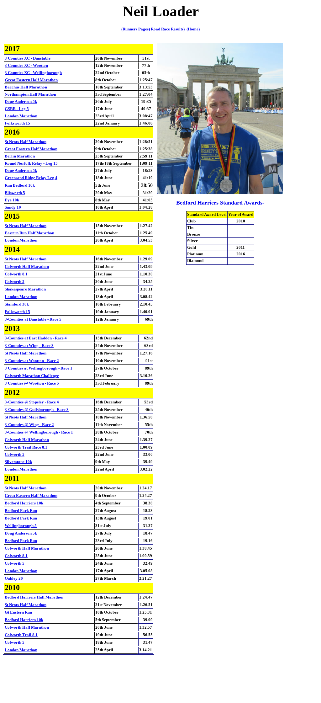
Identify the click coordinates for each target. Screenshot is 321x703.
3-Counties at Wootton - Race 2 (32, 360)
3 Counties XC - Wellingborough (33, 72)
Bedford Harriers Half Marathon (34, 597)
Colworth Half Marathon (27, 266)
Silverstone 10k (18, 461)
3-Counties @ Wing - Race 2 (29, 424)
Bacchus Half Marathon (26, 87)
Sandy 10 (13, 207)
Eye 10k (12, 200)
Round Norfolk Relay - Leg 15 (31, 163)
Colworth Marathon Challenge (32, 375)
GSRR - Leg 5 (17, 108)
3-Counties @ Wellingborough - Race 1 (39, 432)
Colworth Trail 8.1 (21, 634)
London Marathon (21, 116)
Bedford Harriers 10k (24, 503)
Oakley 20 (14, 578)
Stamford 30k (17, 304)
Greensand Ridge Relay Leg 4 (31, 177)
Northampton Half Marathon (30, 94)
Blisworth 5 (15, 192)
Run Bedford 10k (20, 185)
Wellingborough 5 (21, 525)
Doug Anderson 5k (21, 101)
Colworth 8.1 (16, 274)
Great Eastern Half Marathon (31, 79)
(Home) (193, 29)
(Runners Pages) (135, 29)
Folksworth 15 (17, 123)
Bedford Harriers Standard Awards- (220, 203)
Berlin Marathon (20, 156)
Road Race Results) (168, 29)
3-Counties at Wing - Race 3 (29, 345)
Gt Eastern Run (18, 612)
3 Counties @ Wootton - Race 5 (32, 383)
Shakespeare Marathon (25, 289)
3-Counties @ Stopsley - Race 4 (32, 402)
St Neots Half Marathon (25, 141)
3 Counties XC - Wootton (26, 65)
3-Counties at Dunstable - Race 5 (33, 319)
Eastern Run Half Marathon (29, 233)
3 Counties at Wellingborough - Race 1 (38, 368)
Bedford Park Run (21, 510)
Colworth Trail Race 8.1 (26, 447)
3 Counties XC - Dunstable (27, 58)
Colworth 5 (14, 281)
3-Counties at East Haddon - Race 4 (36, 338)
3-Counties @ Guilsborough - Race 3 (37, 409)
